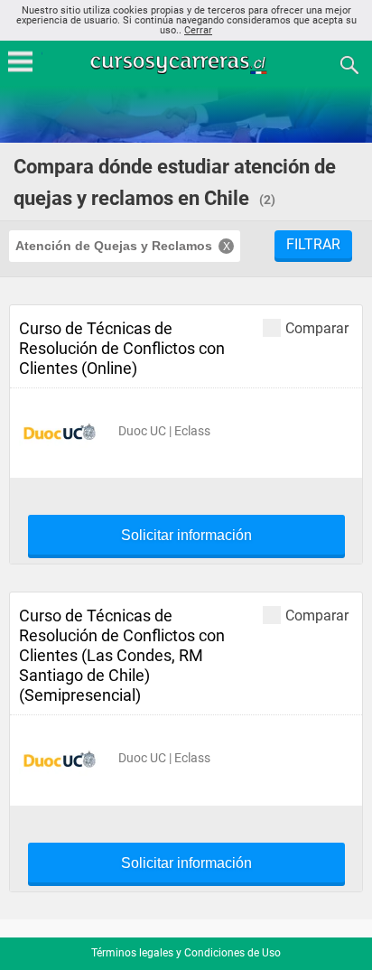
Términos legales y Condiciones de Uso (186, 953)
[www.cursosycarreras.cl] (187, 63)
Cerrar (198, 30)
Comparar (317, 328)
